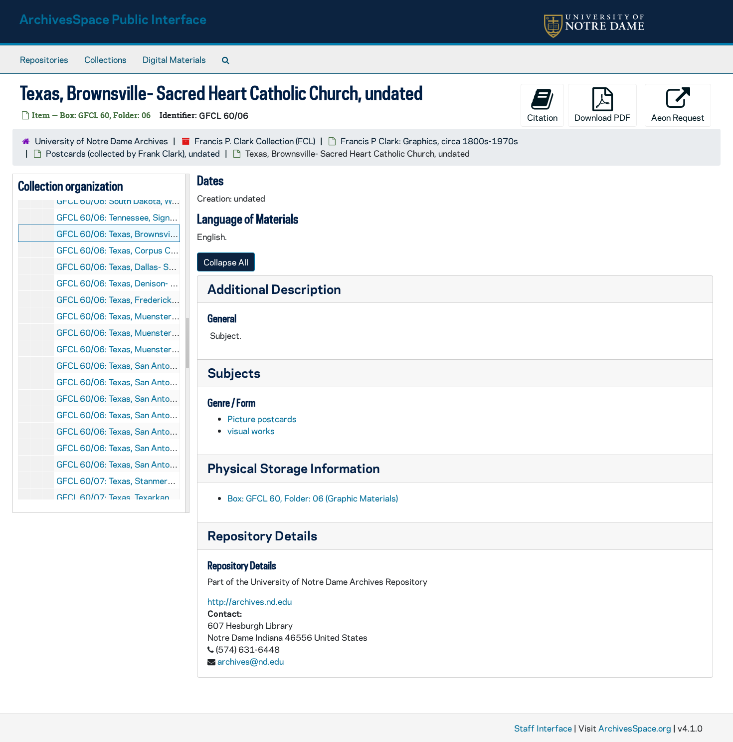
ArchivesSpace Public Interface (112, 18)
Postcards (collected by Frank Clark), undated (133, 153)
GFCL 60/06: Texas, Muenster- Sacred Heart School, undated (173, 348)
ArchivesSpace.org (634, 728)
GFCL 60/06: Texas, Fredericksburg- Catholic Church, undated (175, 299)
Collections (105, 59)
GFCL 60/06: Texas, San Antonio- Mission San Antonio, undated (177, 398)
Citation (542, 117)
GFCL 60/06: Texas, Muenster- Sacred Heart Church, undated (174, 315)
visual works (251, 430)
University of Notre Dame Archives (101, 140)
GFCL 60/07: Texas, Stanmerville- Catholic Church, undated (170, 480)
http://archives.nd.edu (249, 601)
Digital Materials (174, 59)
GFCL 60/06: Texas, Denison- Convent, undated (146, 282)
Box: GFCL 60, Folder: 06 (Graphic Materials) (312, 498)
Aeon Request (678, 117)
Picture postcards (262, 418)
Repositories (44, 59)
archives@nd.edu (250, 661)
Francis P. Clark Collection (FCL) (254, 140)
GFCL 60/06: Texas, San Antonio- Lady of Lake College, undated (178, 365)
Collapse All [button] (225, 261)
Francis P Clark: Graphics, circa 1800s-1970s (429, 140)
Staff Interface (543, 728)
